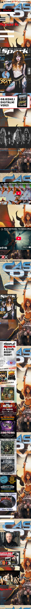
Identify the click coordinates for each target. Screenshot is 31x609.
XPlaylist (2, 604)
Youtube (13, 17)
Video (1, 113)
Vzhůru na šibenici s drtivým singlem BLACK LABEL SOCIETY (14, 285)
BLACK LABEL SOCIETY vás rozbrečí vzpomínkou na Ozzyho (14, 263)
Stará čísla (2, 122)
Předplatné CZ (3, 119)
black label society (12, 150)
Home (1, 109)
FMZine (2, 603)
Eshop (9, 17)
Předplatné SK (3, 121)
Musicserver (3, 602)
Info (1, 116)
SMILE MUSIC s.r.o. (9, 608)
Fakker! (2, 599)
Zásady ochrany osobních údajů (9, 118)
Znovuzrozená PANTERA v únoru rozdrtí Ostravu (11, 286)
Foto (1, 112)
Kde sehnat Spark (4, 125)
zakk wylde (18, 150)
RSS (19, 17)
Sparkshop (2, 123)
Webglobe (2, 606)
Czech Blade (3, 600)
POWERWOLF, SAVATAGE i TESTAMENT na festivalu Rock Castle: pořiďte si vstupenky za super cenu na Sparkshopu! (15, 274)
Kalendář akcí (3, 115)
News (1, 110)
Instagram (5, 17)
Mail (16, 17)
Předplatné (2, 597)
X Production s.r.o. (19, 608)
